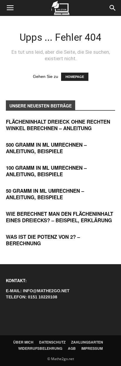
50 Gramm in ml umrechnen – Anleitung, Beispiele (45, 194)
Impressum (92, 348)
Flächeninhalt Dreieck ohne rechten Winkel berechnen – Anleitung (58, 125)
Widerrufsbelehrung (40, 348)
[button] (113, 8)
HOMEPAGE (74, 77)
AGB (72, 348)
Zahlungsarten (87, 342)
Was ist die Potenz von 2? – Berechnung (43, 240)
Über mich (23, 342)
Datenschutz (52, 342)
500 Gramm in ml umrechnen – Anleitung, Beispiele (46, 148)
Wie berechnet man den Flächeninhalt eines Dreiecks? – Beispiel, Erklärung (59, 217)
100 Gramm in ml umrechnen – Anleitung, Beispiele (46, 171)
